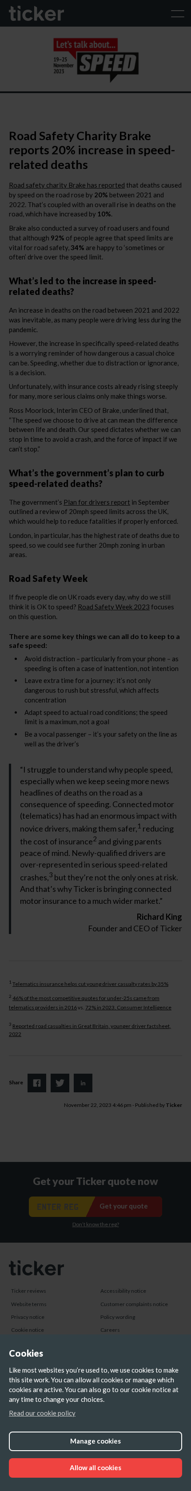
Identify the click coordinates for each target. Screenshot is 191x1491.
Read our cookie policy (42, 1413)
